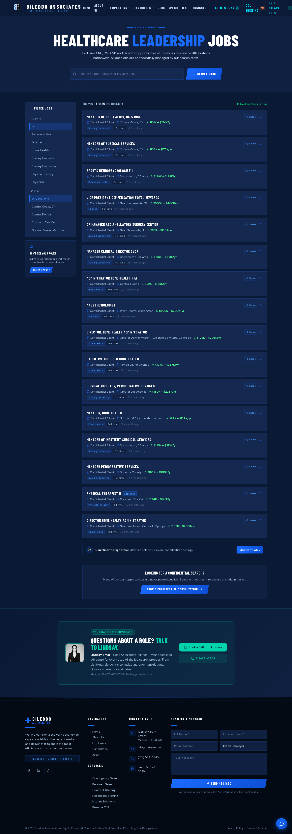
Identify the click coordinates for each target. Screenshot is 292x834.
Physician (38, 182)
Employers (99, 743)
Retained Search (103, 784)
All (33, 126)
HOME (87, 8)
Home (96, 731)
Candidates (100, 749)
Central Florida (41, 214)
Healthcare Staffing (105, 795)
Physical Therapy (43, 174)
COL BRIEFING (255, 7)
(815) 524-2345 (148, 757)
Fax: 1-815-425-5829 (148, 769)
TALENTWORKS (225, 8)
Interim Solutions (103, 801)
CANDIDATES (142, 8)
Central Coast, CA (43, 206)
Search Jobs (206, 74)
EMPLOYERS (118, 8)
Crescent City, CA (43, 222)
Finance (37, 142)
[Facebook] (28, 770)
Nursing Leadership (44, 158)
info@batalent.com (150, 747)
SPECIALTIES (177, 8)
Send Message (221, 783)
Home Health (40, 150)
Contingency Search (105, 778)
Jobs (95, 754)
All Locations (40, 198)
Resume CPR (100, 807)
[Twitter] (47, 770)
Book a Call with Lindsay (205, 647)
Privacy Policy (235, 828)
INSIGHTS (199, 8)
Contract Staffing (103, 790)
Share (252, 116)
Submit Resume (41, 270)
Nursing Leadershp (44, 166)
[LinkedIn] (38, 770)
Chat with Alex (250, 550)
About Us (98, 737)
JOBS (161, 8)
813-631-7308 (205, 658)
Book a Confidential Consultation (172, 589)
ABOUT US (98, 7)
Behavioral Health (43, 134)
